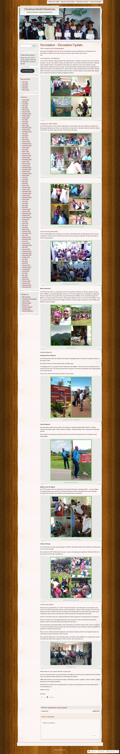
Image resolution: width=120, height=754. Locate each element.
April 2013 (25, 277)
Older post (44, 711)
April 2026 (25, 87)
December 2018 (26, 233)
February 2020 (26, 209)
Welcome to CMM (54, 1)
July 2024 (25, 133)
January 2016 (26, 249)
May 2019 (25, 225)
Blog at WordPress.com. (60, 749)
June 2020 (25, 203)
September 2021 (27, 173)
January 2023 (26, 153)
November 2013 (26, 267)
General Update (26, 303)
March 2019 (25, 229)
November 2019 (26, 213)
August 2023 (25, 147)
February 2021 (26, 187)
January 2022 (26, 165)
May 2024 (25, 137)
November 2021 (26, 169)
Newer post (97, 711)
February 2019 (26, 231)
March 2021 (25, 185)
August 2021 (25, 175)
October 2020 (26, 195)
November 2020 (26, 193)
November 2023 (26, 143)
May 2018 (25, 235)
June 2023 (25, 149)
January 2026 (26, 111)
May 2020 (25, 205)
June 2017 (25, 241)
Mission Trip (25, 305)
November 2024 (26, 127)
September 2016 (27, 245)
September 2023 (27, 145)
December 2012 (26, 285)
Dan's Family (25, 301)
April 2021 (25, 183)
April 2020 (25, 207)
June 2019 (25, 223)
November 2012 (26, 287)
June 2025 (25, 121)
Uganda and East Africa (68, 1)
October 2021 (26, 171)
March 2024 (25, 139)
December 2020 (26, 191)
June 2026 (25, 83)
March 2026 (25, 89)
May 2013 (25, 275)
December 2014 (26, 255)
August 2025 (25, 117)
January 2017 (26, 243)
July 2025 (25, 119)
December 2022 (26, 155)
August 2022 (25, 161)
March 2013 (25, 279)
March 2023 (25, 151)
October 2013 (26, 269)
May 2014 (25, 261)
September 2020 (27, 197)
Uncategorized (52, 707)
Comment (94, 735)
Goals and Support (95, 1)
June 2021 (25, 179)
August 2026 (25, 99)
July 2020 (25, 201)
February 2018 (26, 237)
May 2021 (25, 181)
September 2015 (27, 253)
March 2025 (25, 125)
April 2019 (25, 227)
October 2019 (26, 215)
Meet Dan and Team (82, 1)
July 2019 (25, 221)
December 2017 (26, 239)
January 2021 (26, 189)
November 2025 (26, 113)
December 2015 (26, 251)
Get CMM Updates (27, 71)
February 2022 (26, 163)
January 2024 (26, 141)
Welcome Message (27, 311)
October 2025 (26, 115)
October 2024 (26, 129)
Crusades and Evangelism (29, 299)
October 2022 (26, 157)
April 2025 (25, 123)
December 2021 (26, 167)
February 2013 (26, 281)
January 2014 (26, 265)
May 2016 (25, 247)
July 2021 (25, 177)
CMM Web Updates (27, 55)
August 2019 (25, 219)
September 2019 (27, 217)
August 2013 (25, 271)
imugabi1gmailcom (59, 48)
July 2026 (25, 81)
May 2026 (25, 86)
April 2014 (25, 263)
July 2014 (25, 259)
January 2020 (26, 211)
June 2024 (25, 135)
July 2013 (25, 273)
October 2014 (26, 257)
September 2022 (27, 159)
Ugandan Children (27, 307)
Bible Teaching (26, 297)
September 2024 (27, 131)
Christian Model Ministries (39, 9)
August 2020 (25, 199)
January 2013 (26, 283)
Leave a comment (62, 707)
